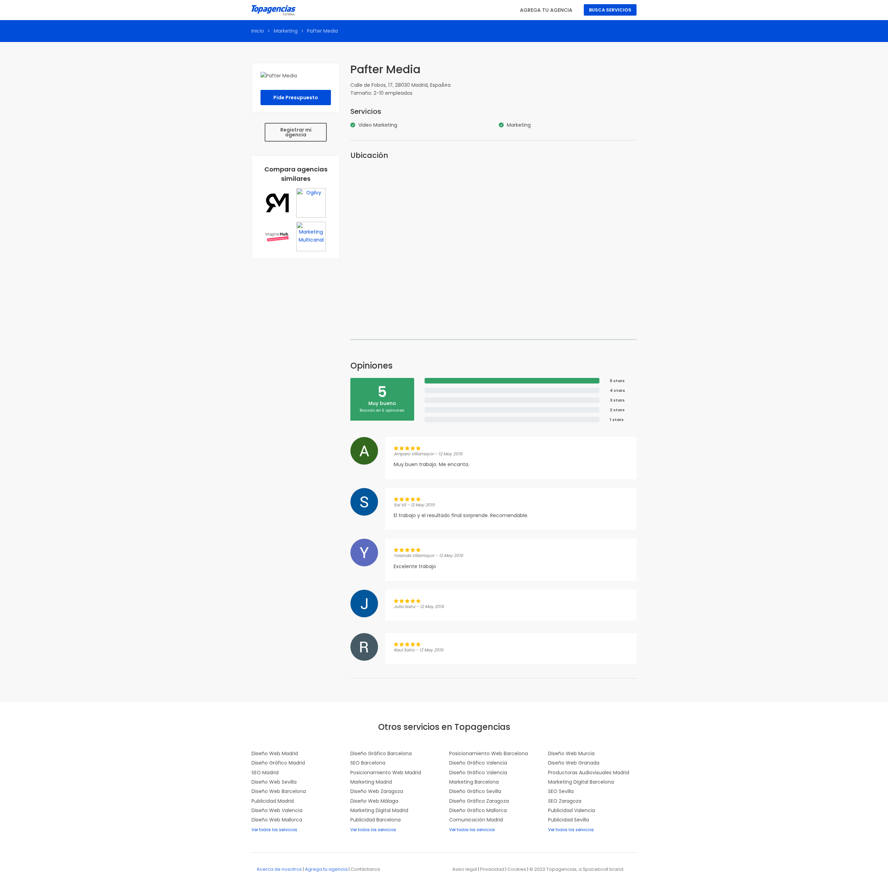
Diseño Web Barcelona (278, 791)
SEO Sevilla (561, 791)
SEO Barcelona (367, 762)
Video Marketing (377, 124)
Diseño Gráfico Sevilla (475, 791)
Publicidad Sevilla (568, 819)
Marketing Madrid (371, 781)
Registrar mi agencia (295, 132)
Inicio (257, 30)
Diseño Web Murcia (571, 753)
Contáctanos (365, 869)
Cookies (516, 869)
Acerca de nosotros (279, 869)
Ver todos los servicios (274, 830)
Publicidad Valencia (571, 810)
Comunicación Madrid (476, 819)
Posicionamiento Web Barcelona (488, 753)
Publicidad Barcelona (375, 819)
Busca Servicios (610, 10)
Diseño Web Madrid (274, 753)
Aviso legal (464, 869)
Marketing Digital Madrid (379, 810)
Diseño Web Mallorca (276, 819)
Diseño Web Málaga (374, 801)
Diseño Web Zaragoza (376, 791)
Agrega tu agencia (546, 10)
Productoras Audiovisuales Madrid (588, 772)
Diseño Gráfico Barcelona (381, 753)
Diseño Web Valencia (276, 810)
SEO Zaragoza (564, 801)
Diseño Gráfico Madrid (278, 762)
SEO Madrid (265, 772)
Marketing (286, 30)
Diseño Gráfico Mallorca (478, 810)
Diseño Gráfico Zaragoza (479, 801)
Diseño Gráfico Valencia (478, 762)
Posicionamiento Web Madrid (385, 772)
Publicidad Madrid (272, 801)
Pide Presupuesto (295, 97)
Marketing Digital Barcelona (581, 781)
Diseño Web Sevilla (274, 781)
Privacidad (492, 869)
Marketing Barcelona (474, 781)
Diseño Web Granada (573, 762)
